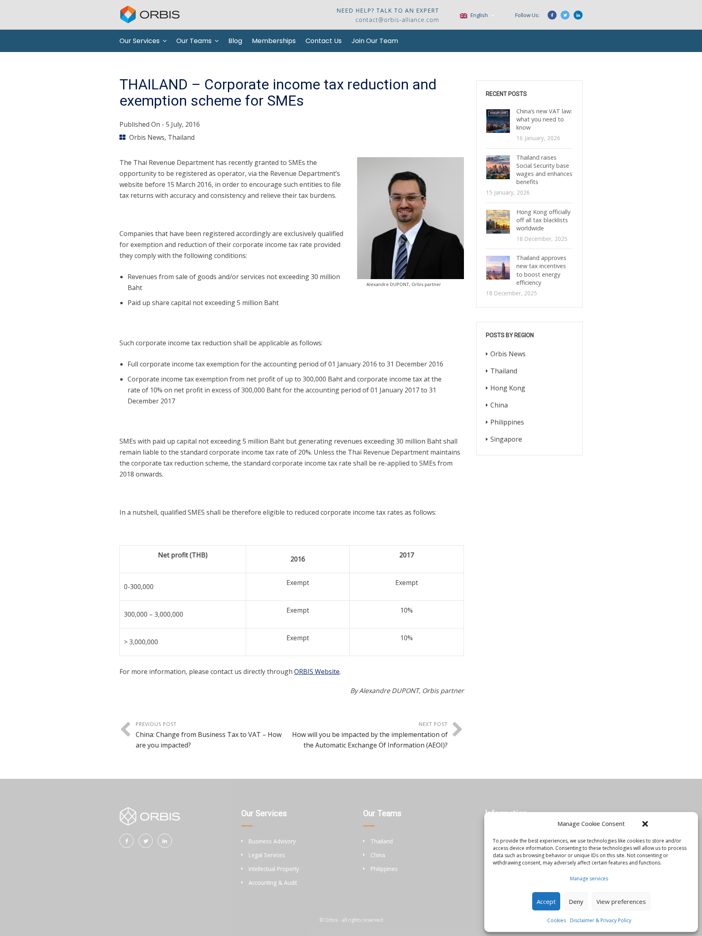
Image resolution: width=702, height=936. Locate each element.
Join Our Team (374, 41)
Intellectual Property (274, 869)
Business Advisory (272, 841)
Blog (235, 41)
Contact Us (324, 41)
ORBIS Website (317, 671)
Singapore (506, 439)
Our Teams (194, 41)
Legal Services (267, 855)
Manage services (589, 878)
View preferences (621, 901)
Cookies (556, 920)
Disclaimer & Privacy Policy (600, 920)
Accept (546, 901)
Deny (576, 901)
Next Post (370, 735)
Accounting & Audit (273, 882)
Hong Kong (507, 388)
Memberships (274, 41)
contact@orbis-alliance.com (397, 20)
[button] (645, 824)
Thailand (181, 137)
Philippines (507, 422)
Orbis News (147, 137)
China (499, 405)
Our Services (139, 41)
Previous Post (209, 735)
